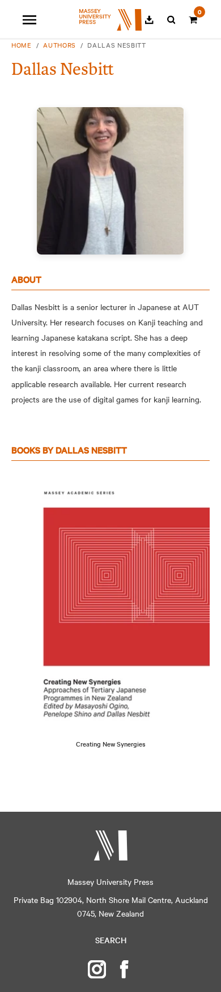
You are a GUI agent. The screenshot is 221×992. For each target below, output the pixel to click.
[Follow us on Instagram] (97, 969)
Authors (59, 44)
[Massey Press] (111, 845)
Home (21, 44)
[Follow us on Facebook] (124, 969)
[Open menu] (29, 20)
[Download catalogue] (149, 20)
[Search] (171, 20)
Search (110, 940)
